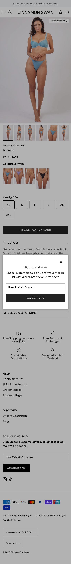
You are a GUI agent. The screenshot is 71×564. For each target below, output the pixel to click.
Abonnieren (35, 298)
